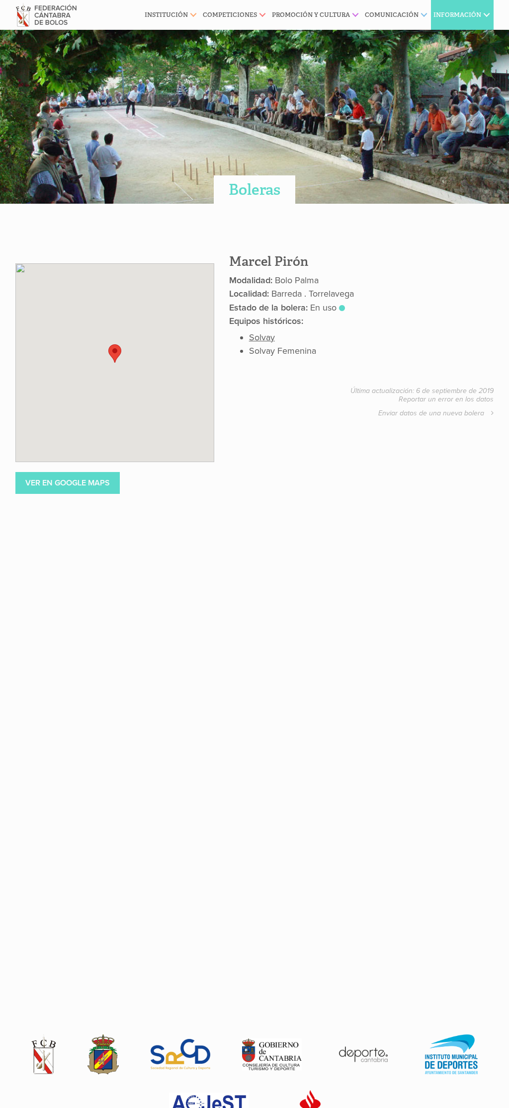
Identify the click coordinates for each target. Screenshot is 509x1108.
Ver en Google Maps (67, 483)
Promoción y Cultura (311, 14)
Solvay (262, 337)
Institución (166, 14)
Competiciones (230, 14)
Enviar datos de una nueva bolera (432, 413)
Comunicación (392, 14)
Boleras (254, 189)
